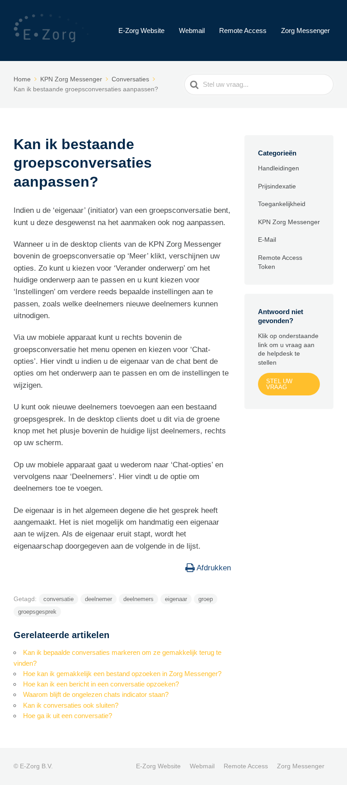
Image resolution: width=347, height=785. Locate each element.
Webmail (192, 30)
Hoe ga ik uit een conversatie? (67, 715)
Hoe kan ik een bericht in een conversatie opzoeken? (101, 684)
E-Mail (267, 239)
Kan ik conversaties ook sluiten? (70, 705)
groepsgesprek (37, 611)
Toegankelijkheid (281, 203)
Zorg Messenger (305, 30)
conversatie (58, 599)
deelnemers (138, 599)
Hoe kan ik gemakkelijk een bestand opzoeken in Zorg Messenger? (122, 673)
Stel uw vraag (279, 384)
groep (205, 599)
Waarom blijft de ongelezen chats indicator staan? (96, 694)
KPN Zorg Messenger (289, 222)
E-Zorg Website (141, 30)
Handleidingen (278, 168)
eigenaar (176, 599)
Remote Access (243, 30)
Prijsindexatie (277, 186)
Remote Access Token (280, 262)
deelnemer (98, 599)
